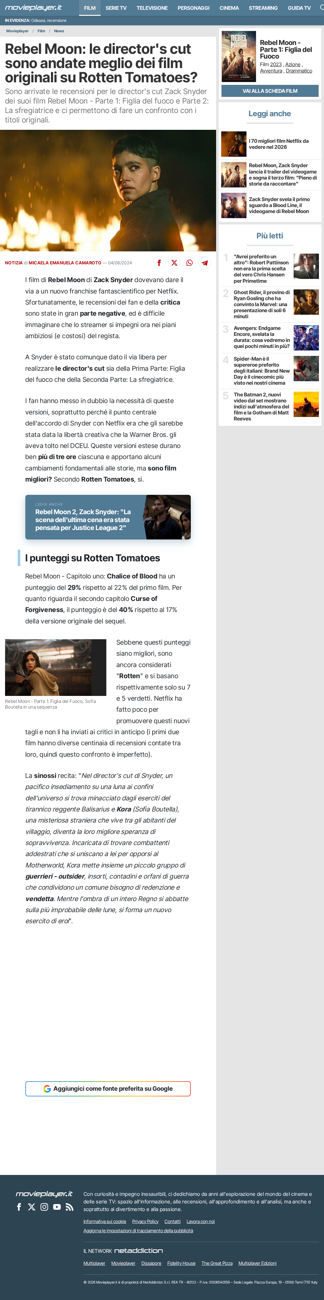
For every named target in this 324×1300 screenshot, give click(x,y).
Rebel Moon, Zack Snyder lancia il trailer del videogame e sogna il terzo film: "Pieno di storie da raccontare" (283, 174)
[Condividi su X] (174, 262)
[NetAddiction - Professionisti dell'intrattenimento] (139, 1251)
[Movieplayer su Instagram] (44, 1207)
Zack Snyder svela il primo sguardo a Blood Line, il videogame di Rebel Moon (279, 205)
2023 (276, 64)
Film (90, 8)
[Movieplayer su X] (31, 1207)
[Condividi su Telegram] (204, 262)
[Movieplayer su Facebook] (19, 1207)
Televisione (152, 8)
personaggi (193, 8)
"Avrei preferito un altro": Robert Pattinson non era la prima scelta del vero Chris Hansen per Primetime (261, 269)
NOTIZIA (14, 262)
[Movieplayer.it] (33, 8)
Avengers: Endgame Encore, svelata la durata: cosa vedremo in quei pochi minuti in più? (262, 337)
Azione (293, 64)
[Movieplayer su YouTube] (57, 1207)
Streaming (263, 8)
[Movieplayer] (44, 1194)
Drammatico (299, 70)
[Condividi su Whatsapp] (189, 262)
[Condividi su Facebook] (159, 262)
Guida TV (299, 8)
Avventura (271, 70)
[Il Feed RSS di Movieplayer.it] (69, 1207)
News (59, 30)
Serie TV (116, 8)
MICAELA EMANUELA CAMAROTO (65, 262)
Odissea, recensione (48, 20)
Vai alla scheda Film (270, 91)
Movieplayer (17, 30)
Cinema (229, 8)
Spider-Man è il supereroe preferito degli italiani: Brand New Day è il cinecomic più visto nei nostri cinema (262, 371)
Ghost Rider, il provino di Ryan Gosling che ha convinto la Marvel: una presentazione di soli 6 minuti (262, 304)
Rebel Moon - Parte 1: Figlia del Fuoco (286, 49)
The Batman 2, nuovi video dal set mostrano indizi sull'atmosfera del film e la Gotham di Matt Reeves (261, 407)
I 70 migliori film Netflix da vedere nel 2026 (279, 144)
